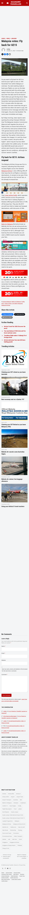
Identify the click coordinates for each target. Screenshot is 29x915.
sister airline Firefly (11, 195)
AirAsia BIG (11, 793)
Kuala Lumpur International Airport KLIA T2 (13, 818)
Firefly (23, 301)
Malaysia (17, 821)
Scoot (20, 839)
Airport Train (20, 796)
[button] (2, 3)
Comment (4, 674)
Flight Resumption (7, 809)
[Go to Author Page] (3, 50)
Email (3, 653)
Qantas (4, 839)
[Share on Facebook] (5, 54)
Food (15, 809)
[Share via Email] (10, 54)
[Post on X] (2, 54)
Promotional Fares (7, 836)
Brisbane (16, 803)
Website (3, 660)
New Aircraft (21, 827)
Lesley (8, 49)
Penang (20, 830)
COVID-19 (5, 806)
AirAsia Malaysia (7, 301)
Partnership (13, 830)
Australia (15, 799)
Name (3, 646)
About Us (16, 865)
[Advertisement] (14, 20)
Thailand (19, 845)
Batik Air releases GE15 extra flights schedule (20, 856)
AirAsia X (18, 793)
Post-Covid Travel (6, 833)
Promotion (16, 833)
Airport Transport (6, 799)
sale (9, 839)
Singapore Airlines (14, 842)
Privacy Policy (22, 865)
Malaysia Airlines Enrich (19, 824)
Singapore (5, 842)
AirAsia (4, 793)
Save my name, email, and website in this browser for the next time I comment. (15, 670)
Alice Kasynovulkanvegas (9, 716)
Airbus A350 (5, 796)
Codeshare (23, 803)
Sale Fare (14, 839)
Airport (12, 796)
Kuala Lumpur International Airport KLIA (12, 815)
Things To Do (5, 848)
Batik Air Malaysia (7, 224)
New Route (5, 830)
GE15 (2, 303)
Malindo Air (5, 827)
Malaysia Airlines (6, 171)
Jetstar (20, 809)
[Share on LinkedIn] (7, 54)
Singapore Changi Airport (8, 845)
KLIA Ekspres (5, 812)
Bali (21, 799)
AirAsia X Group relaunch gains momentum (6, 856)
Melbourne (13, 827)
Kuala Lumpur (14, 812)
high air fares (8, 303)
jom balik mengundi (17, 303)
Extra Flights (13, 806)
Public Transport (18, 836)
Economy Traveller (15, 3)
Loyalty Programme (7, 821)
